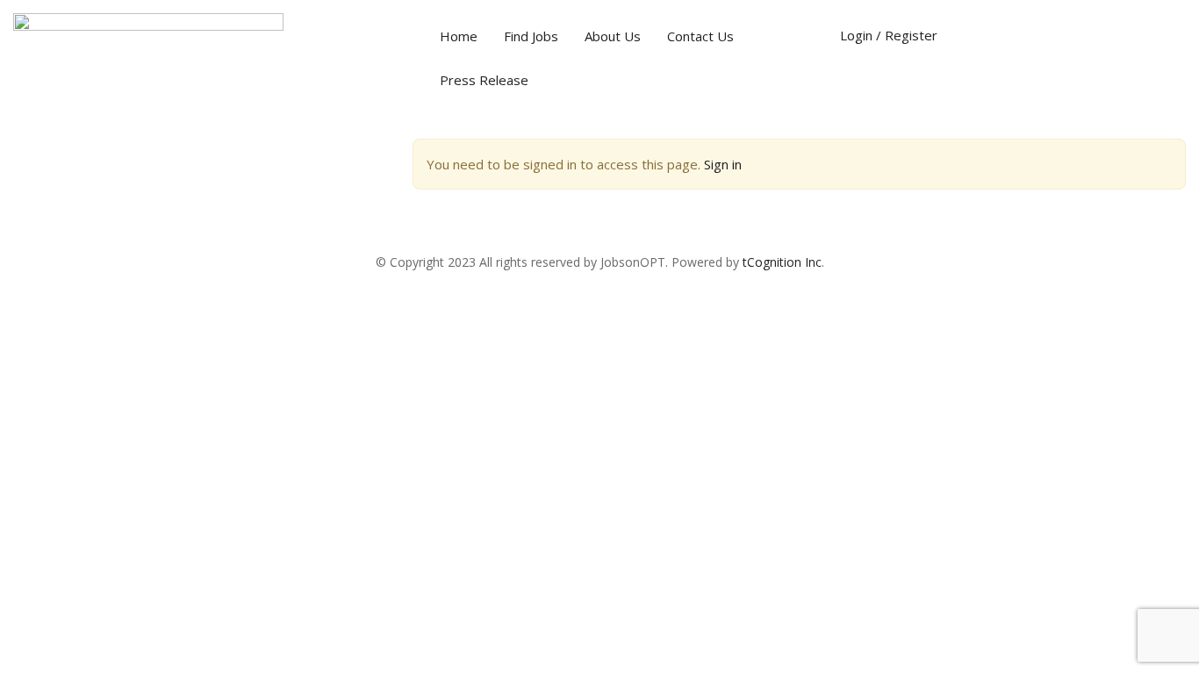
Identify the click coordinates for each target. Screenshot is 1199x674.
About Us (613, 36)
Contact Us (700, 36)
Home (458, 36)
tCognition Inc (782, 262)
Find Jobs (531, 36)
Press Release (484, 80)
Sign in (723, 164)
